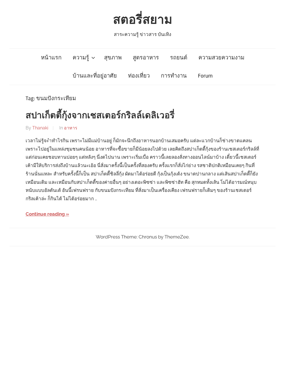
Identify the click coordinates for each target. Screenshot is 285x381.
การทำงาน (174, 75)
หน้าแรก (51, 57)
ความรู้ (81, 57)
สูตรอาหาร (146, 57)
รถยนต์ (178, 57)
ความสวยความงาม (221, 57)
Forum (205, 75)
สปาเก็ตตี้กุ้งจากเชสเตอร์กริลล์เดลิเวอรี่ (100, 115)
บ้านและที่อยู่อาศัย (95, 75)
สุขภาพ (113, 57)
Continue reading (45, 214)
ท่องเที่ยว (139, 75)
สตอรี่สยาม (142, 19)
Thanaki (40, 128)
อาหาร (70, 128)
